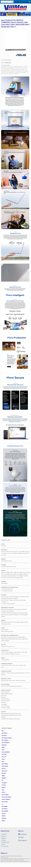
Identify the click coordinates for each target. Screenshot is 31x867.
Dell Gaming (5, 764)
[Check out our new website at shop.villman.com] (15, 15)
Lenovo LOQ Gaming (7, 797)
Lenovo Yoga (5, 801)
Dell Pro (4, 768)
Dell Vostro (5, 771)
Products (4, 840)
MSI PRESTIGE (5, 811)
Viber (22, 837)
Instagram (23, 840)
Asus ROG (4, 754)
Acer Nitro (4, 735)
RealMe (4, 816)
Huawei (4, 787)
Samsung (4, 818)
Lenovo (4, 792)
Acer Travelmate (6, 742)
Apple (3, 747)
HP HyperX (4, 783)
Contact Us (4, 834)
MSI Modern (5, 808)
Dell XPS (4, 773)
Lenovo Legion (5, 794)
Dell (3, 761)
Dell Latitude (5, 766)
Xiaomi (4, 820)
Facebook (23, 834)
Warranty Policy (5, 842)
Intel (3, 790)
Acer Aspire (5, 733)
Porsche (4, 813)
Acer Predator (5, 740)
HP (3, 780)
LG (2, 804)
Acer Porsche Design (7, 738)
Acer (3, 730)
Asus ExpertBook (6, 752)
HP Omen (4, 785)
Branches (4, 838)
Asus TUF (4, 756)
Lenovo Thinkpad (6, 799)
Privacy (3, 844)
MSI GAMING (5, 806)
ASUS (3, 749)
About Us (4, 836)
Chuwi (3, 759)
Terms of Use (5, 846)
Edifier (3, 775)
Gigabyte (4, 778)
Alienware (4, 745)
